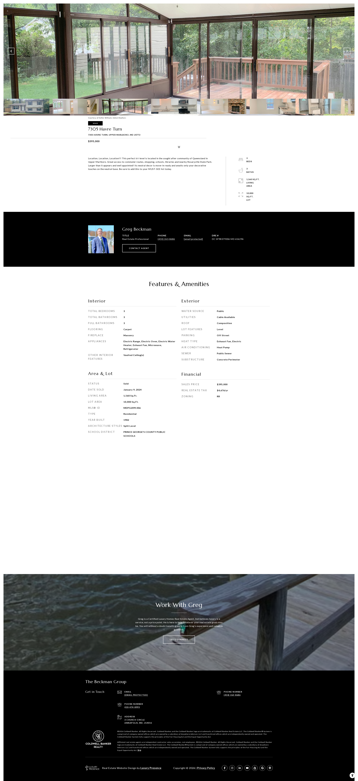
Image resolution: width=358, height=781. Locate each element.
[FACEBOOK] (224, 768)
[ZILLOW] (255, 768)
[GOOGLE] (262, 768)
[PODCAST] (270, 768)
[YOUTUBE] (247, 768)
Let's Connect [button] (179, 639)
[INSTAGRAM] (232, 768)
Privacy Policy (206, 768)
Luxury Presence (150, 768)
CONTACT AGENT (139, 248)
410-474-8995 (132, 707)
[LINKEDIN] (239, 768)
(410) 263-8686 (166, 239)
